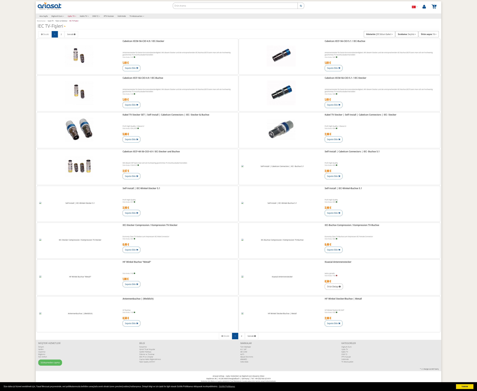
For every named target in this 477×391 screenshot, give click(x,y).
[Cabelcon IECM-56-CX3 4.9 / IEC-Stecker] (79, 56)
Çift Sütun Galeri (379, 34)
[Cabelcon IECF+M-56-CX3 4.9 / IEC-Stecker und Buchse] (79, 166)
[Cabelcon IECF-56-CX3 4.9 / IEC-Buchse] (79, 93)
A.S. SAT (243, 349)
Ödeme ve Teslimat (146, 354)
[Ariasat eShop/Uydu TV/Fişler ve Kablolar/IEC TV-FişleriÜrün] (64, 26)
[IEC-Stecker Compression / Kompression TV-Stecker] (79, 240)
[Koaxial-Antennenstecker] (281, 277)
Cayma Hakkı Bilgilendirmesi (150, 359)
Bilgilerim (41, 354)
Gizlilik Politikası (145, 352)
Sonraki (70, 34)
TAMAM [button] (464, 387)
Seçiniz (406, 34)
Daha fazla (244, 362)
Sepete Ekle (130, 68)
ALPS (242, 354)
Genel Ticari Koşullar (147, 349)
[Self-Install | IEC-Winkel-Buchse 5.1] (281, 203)
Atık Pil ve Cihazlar (146, 357)
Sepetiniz (41, 352)
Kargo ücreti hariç (431, 369)
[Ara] (301, 6)
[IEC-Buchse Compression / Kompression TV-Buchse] (281, 240)
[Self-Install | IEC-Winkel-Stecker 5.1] (79, 203)
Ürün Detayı (333, 286)
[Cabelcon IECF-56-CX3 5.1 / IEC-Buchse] (281, 56)
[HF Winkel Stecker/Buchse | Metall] (281, 314)
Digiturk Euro (57, 16)
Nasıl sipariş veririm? (147, 362)
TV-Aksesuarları (136, 16)
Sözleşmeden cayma (50, 362)
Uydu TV (71, 16)
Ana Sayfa (44, 16)
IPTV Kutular (109, 16)
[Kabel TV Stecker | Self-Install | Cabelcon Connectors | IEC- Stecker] (281, 130)
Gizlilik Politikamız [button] (227, 386)
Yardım (40, 349)
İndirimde (122, 16)
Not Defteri (42, 357)
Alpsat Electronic (246, 357)
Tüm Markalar (245, 347)
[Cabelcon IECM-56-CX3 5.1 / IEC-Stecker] (281, 93)
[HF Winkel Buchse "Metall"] (79, 277)
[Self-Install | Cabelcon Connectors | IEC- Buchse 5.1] (281, 166)
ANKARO (243, 359)
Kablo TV (84, 16)
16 (428, 34)
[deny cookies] (453, 387)
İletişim (41, 347)
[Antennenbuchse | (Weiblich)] (79, 314)
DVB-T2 (95, 16)
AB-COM (243, 352)
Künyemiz (143, 347)
